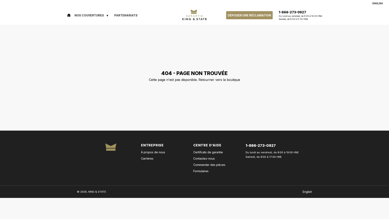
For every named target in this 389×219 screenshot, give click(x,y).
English (377, 3)
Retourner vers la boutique (219, 80)
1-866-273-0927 (261, 145)
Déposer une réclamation (249, 15)
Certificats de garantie (208, 152)
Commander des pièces (209, 164)
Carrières (147, 158)
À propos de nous (153, 152)
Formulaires (200, 171)
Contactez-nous (204, 158)
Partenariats (126, 15)
